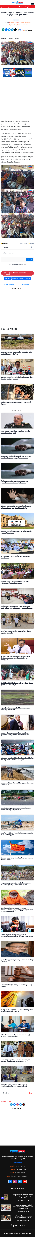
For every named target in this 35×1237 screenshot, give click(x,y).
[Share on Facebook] (6, 29)
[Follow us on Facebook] (14, 1104)
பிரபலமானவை (25, 284)
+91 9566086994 (19, 1172)
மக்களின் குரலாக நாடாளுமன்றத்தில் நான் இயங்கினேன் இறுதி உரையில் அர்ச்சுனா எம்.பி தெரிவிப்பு (17, 935)
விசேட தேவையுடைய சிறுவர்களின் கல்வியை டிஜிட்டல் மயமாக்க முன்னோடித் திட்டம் (16, 1035)
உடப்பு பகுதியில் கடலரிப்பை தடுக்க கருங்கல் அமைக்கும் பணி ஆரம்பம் (17, 783)
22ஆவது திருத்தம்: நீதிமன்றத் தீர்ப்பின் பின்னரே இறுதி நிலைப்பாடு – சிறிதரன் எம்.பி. (17, 378)
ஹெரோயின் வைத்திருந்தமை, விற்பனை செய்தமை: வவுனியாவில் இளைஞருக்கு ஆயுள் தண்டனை (16, 457)
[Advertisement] (17, 100)
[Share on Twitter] (9, 29)
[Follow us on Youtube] (23, 1104)
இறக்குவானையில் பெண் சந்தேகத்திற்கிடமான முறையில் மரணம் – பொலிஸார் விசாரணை (15, 482)
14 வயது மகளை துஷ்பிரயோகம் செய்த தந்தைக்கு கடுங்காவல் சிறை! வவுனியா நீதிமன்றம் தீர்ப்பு (16, 507)
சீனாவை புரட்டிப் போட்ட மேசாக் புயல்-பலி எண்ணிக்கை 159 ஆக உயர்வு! (17, 859)
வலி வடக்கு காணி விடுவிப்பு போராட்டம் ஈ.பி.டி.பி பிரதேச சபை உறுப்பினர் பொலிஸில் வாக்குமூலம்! (17, 758)
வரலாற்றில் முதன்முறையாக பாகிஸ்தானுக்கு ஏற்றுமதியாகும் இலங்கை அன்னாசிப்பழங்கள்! (14, 1085)
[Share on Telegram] (12, 29)
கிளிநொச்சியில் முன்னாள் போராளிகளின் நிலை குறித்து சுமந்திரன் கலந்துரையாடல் (15, 582)
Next (33, 621)
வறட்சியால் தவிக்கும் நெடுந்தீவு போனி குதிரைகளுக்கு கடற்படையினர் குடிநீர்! (17, 834)
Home (6, 23)
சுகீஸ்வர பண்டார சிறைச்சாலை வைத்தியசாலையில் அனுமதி (23, 1216)
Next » (31, 1093)
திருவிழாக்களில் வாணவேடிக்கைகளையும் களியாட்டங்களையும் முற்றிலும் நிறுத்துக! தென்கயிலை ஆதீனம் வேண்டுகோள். (17, 909)
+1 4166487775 (20, 1166)
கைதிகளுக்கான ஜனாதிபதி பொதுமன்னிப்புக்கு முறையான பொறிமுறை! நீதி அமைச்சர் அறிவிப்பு (15, 733)
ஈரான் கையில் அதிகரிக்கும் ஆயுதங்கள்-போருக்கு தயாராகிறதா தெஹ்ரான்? (15, 432)
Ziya (2, 38)
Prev (1, 621)
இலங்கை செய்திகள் (24, 23)
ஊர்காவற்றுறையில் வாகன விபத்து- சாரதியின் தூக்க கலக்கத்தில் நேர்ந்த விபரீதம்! (16, 353)
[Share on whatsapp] (3, 29)
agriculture (16, 20)
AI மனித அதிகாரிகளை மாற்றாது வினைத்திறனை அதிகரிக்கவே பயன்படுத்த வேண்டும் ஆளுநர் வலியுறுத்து (16, 657)
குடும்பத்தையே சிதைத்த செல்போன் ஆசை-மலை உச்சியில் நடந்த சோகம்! (15, 708)
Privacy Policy (17, 1162)
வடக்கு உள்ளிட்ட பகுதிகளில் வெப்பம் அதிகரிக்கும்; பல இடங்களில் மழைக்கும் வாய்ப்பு (17, 1010)
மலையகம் (25, 25)
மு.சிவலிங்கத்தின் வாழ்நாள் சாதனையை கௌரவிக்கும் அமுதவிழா (17, 960)
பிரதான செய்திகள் (14, 25)
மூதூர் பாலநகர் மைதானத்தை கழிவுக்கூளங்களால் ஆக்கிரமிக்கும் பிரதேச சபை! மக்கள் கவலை (16, 883)
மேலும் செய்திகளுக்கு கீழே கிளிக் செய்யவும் (15, 273)
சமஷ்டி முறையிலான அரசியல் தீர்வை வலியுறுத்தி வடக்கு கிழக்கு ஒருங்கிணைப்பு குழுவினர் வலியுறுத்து (17, 607)
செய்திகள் (13, 23)
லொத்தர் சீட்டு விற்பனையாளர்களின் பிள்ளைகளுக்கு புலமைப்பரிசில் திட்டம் (16, 532)
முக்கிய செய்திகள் (9, 284)
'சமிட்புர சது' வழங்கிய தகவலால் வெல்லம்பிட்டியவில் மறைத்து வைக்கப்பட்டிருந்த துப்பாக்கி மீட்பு (16, 1060)
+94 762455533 (21, 1169)
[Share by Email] (15, 29)
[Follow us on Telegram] (11, 1104)
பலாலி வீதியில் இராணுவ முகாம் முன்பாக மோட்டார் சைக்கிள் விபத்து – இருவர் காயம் (16, 808)
